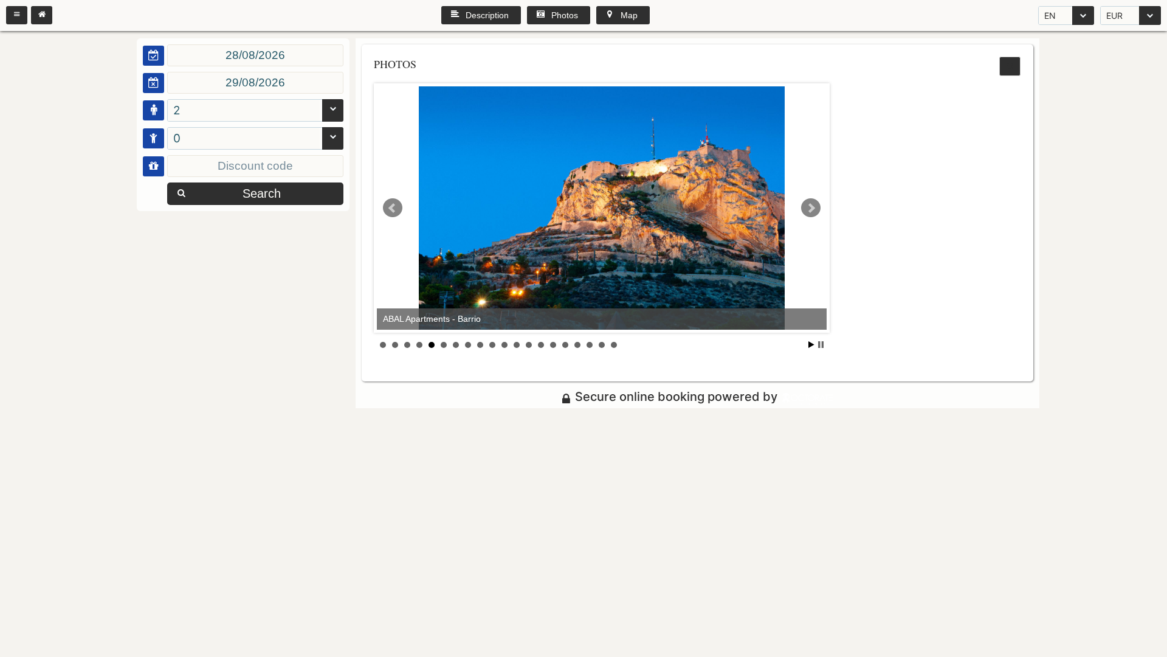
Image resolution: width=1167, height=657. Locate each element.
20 (614, 345)
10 (492, 345)
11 (504, 345)
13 (529, 345)
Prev (392, 208)
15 (553, 345)
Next (811, 208)
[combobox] (1066, 15)
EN (1050, 15)
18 (590, 345)
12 (517, 345)
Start (811, 344)
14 (541, 345)
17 (577, 345)
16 (565, 345)
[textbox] (255, 55)
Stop (821, 344)
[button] (16, 15)
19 (602, 345)
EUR (1114, 15)
